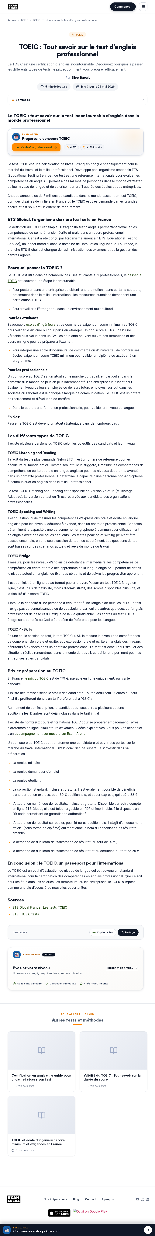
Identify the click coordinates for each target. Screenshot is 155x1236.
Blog (76, 1199)
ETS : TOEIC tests (25, 914)
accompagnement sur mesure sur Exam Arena (50, 734)
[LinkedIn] (147, 1199)
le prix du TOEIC (37, 678)
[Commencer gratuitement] (148, 1230)
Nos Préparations (55, 1199)
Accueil (12, 20)
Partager (130, 932)
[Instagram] (142, 1199)
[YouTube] (137, 1199)
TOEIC (24, 20)
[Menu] (143, 6)
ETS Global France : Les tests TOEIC (39, 907)
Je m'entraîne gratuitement (34, 147)
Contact (90, 1199)
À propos (108, 1199)
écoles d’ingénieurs (41, 324)
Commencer (123, 6)
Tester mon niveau (119, 968)
